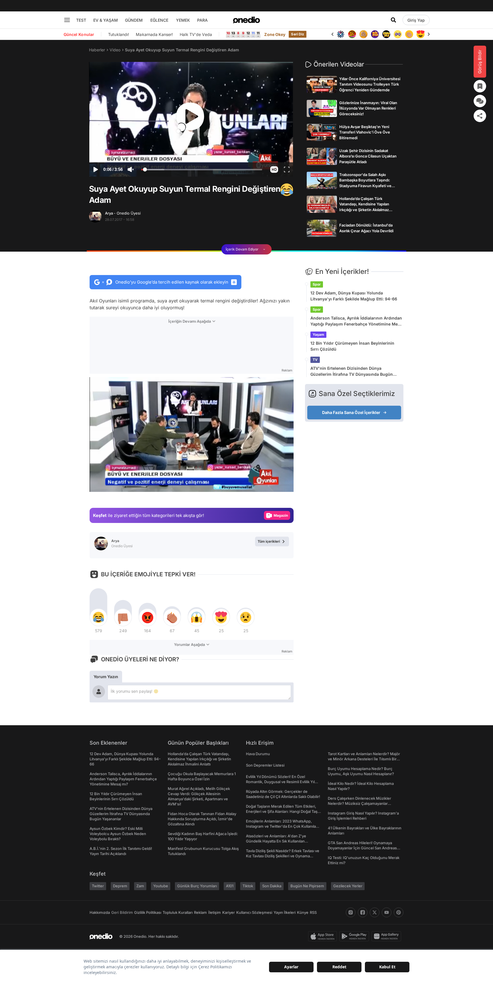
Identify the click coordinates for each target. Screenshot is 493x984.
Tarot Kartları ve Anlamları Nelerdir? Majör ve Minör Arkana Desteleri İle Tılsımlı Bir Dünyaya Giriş (364, 758)
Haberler (97, 49)
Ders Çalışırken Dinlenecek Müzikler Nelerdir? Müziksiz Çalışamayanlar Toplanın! (359, 803)
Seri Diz (297, 34)
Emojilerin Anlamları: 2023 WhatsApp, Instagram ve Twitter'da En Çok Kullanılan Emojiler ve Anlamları (282, 826)
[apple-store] (323, 936)
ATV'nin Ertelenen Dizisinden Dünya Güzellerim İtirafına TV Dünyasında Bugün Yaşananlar (351, 371)
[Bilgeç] (352, 34)
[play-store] (355, 936)
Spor (317, 284)
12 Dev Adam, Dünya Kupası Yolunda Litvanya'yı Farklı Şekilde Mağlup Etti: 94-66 (353, 295)
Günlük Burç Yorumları (197, 886)
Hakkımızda (100, 912)
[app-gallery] (387, 936)
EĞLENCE (159, 20)
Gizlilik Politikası (147, 912)
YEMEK (183, 20)
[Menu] (67, 20)
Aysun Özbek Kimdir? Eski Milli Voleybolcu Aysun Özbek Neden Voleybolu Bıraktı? (118, 833)
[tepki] (98, 617)
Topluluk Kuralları (178, 912)
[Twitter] (374, 912)
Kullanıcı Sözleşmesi (254, 912)
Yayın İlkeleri (285, 912)
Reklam (200, 912)
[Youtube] (386, 912)
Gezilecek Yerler (347, 886)
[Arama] (393, 20)
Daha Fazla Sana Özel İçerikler (351, 412)
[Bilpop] (363, 34)
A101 (229, 886)
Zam (140, 886)
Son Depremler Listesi (265, 765)
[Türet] (340, 34)
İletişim (214, 912)
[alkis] (397, 34)
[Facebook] (362, 912)
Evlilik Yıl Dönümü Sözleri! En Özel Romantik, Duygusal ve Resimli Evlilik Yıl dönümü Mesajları (280, 781)
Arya (123, 213)
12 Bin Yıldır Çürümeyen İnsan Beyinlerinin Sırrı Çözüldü (352, 346)
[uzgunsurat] (420, 34)
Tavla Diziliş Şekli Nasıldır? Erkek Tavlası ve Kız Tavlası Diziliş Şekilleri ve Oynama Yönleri (282, 855)
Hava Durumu (258, 753)
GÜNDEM (134, 20)
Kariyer (228, 912)
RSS (313, 912)
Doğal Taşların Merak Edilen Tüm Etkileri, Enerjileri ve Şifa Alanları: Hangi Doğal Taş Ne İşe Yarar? (282, 811)
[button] (274, 169)
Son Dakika (271, 886)
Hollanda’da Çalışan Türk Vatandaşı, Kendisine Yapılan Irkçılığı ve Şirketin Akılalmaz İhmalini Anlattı (199, 758)
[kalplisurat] (409, 34)
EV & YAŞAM (105, 20)
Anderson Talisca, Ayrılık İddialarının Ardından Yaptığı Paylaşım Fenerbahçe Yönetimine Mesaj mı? (356, 321)
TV (315, 359)
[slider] (201, 170)
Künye (302, 912)
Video (115, 49)
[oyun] (386, 34)
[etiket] (286, 189)
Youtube (160, 886)
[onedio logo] (246, 20)
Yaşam (318, 334)
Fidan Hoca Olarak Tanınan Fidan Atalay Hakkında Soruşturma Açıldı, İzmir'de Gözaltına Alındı (202, 818)
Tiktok (248, 886)
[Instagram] (350, 912)
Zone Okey (274, 34)
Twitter (98, 886)
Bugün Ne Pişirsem (307, 886)
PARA (202, 20)
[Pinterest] (398, 912)
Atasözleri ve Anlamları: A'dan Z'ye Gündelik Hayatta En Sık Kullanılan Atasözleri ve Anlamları (276, 841)
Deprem (120, 886)
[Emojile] (375, 34)
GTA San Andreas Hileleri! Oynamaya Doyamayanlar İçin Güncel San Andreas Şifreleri (362, 847)
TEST (81, 20)
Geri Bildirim (122, 912)
